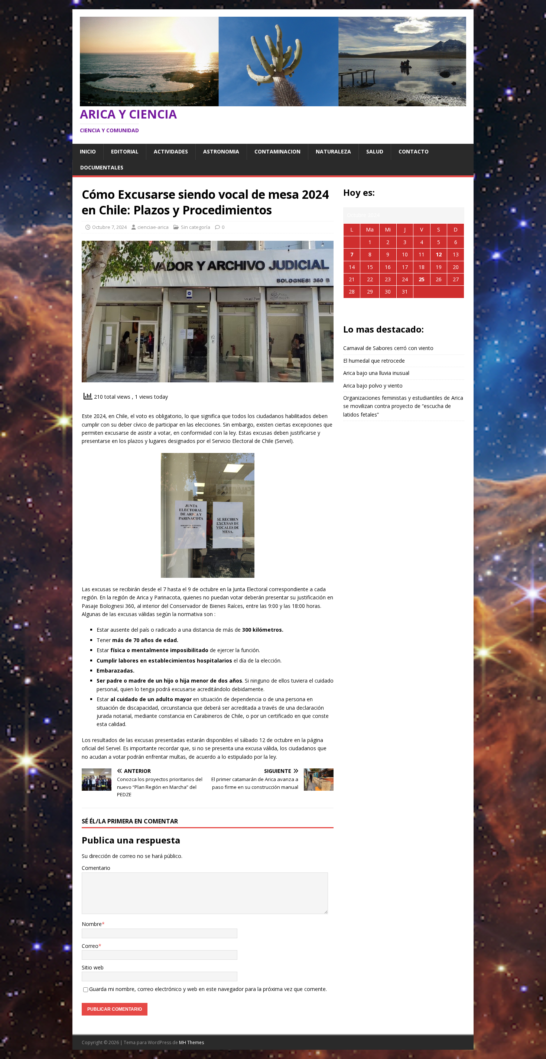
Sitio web (93, 967)
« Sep (394, 309)
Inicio (88, 151)
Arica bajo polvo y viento (373, 385)
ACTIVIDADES (171, 151)
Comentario (96, 867)
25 (422, 279)
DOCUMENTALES (101, 167)
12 (439, 254)
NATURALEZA (333, 151)
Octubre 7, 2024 (109, 227)
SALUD (374, 151)
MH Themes (191, 1042)
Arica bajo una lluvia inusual (376, 372)
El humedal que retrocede (374, 360)
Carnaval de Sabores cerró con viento (388, 348)
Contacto (414, 151)
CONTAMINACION (277, 151)
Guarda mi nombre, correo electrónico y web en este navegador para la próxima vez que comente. (208, 988)
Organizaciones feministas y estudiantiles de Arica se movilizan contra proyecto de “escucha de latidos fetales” (403, 406)
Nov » (412, 309)
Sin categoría (195, 227)
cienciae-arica (153, 227)
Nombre (92, 923)
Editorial (125, 151)
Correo (90, 945)
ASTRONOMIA (221, 151)
